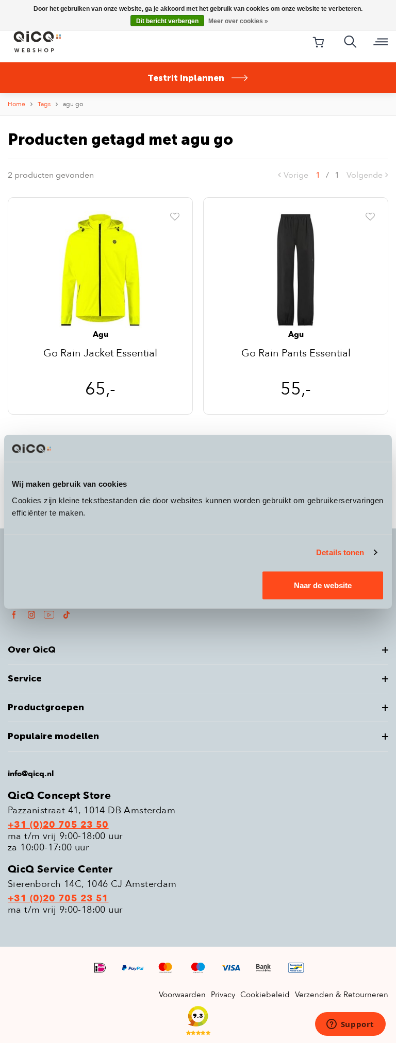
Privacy (223, 994)
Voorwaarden (182, 994)
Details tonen (340, 552)
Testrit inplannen (185, 78)
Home (16, 104)
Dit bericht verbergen (167, 21)
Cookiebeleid (265, 994)
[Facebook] (14, 614)
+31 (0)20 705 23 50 (58, 825)
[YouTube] (49, 614)
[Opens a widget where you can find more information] (350, 1025)
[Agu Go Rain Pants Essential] (296, 269)
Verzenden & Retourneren (341, 994)
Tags (44, 104)
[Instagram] (31, 614)
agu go (73, 104)
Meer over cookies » (238, 21)
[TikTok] (66, 614)
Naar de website (323, 584)
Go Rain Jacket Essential (100, 354)
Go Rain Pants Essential (296, 354)
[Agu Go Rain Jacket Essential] (100, 269)
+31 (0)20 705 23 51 (58, 898)
